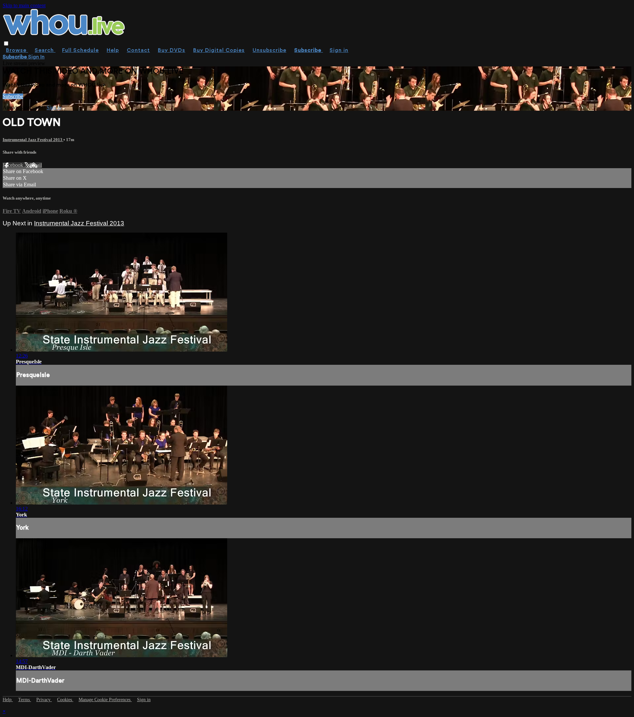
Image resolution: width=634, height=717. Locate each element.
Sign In (36, 56)
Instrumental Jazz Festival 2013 (33, 139)
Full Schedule (80, 50)
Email (36, 165)
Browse (17, 50)
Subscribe (13, 96)
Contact (138, 50)
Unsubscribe (269, 50)
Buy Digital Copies (219, 50)
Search (45, 50)
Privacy (44, 699)
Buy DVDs (171, 50)
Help (113, 50)
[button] (6, 43)
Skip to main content (24, 5)
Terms (24, 699)
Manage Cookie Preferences (105, 699)
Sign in (339, 50)
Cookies (65, 699)
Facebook (13, 165)
